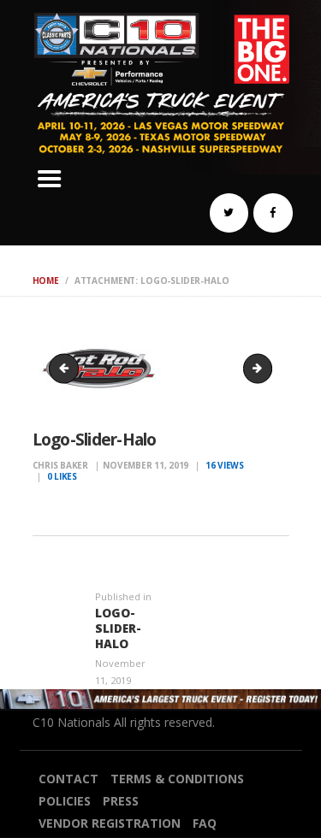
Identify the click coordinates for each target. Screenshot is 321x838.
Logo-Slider (67, 367)
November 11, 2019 (145, 465)
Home (46, 280)
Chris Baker (62, 465)
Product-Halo (266, 367)
